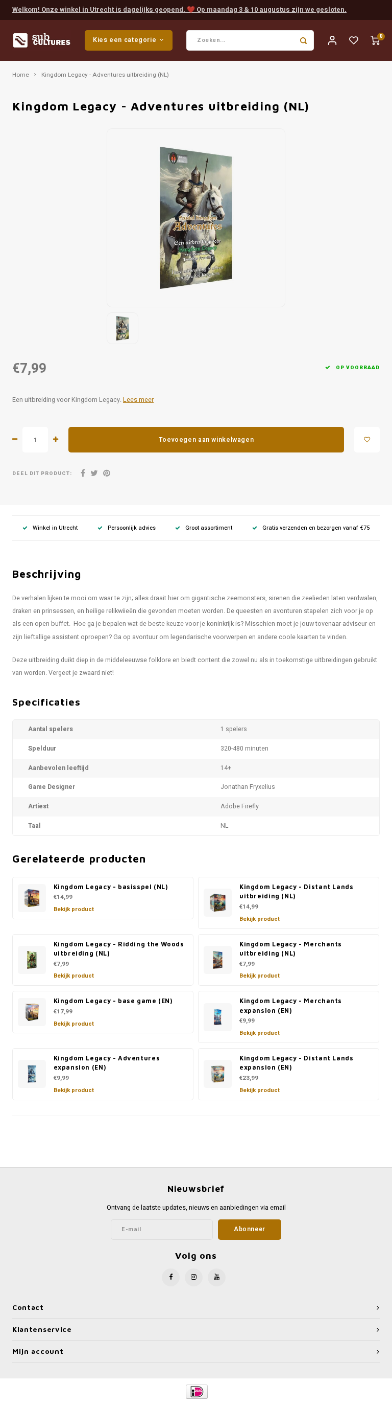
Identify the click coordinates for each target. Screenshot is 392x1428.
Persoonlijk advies (132, 528)
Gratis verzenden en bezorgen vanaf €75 (316, 528)
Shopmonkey (283, 1408)
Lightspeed (219, 1408)
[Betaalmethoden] (196, 1391)
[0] (375, 40)
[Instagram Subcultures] (194, 1277)
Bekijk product (74, 909)
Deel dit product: (42, 473)
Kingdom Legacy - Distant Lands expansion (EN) (296, 1063)
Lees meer (138, 399)
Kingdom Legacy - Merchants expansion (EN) (290, 1005)
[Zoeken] (303, 40)
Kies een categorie (124, 39)
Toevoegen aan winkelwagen (206, 439)
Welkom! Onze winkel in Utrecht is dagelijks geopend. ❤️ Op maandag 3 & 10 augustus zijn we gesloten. (179, 9)
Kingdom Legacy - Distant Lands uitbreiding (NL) (296, 891)
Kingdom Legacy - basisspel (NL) (111, 887)
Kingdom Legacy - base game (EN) (113, 1001)
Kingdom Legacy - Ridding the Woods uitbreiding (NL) (119, 949)
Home (20, 75)
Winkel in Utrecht (55, 528)
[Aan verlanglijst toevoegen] (367, 439)
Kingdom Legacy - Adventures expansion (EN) (107, 1063)
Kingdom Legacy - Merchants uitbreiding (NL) (290, 949)
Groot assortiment (208, 528)
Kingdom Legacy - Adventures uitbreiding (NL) (105, 75)
